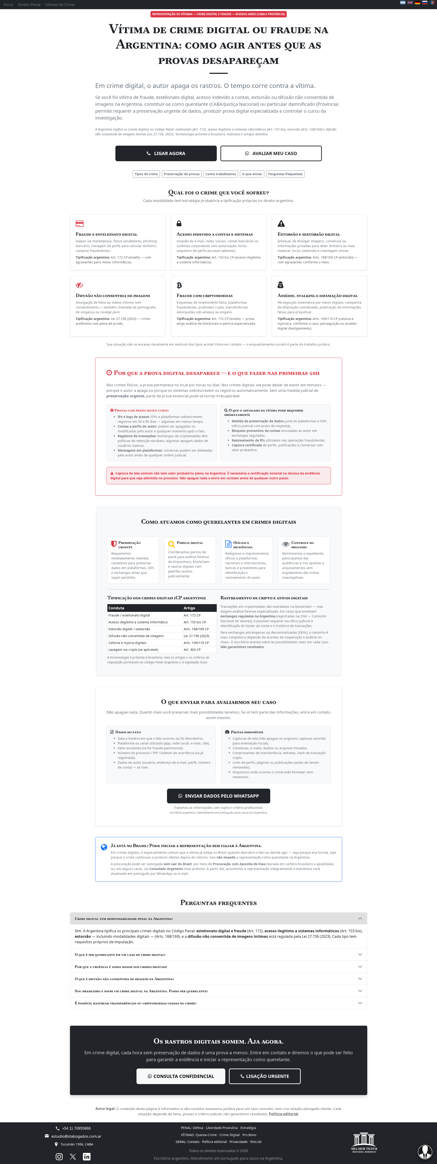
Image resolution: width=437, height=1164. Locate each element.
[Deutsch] (417, 2)
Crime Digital (230, 1135)
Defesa (198, 1128)
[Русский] (424, 2)
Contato (193, 1141)
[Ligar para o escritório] (57, 1128)
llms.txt (256, 1141)
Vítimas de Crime (60, 4)
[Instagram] (59, 1157)
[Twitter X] (73, 1157)
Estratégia (248, 1128)
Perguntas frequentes (285, 174)
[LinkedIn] (87, 1157)
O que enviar (252, 174)
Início (8, 4)
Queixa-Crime (206, 1135)
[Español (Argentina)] (402, 2)
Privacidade (239, 1141)
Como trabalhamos (221, 174)
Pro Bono (249, 1135)
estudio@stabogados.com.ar (76, 1136)
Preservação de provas (182, 174)
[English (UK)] (410, 2)
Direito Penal (29, 4)
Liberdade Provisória (222, 1128)
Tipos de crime (146, 174)
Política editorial (283, 1114)
